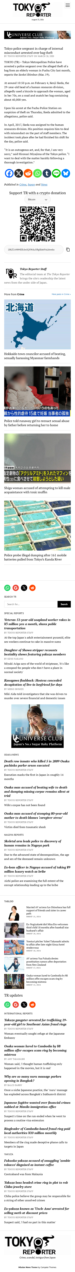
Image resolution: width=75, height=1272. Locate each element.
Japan (31, 184)
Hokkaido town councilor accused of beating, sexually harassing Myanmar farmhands (35, 356)
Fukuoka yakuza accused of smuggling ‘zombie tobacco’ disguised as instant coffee (37, 1162)
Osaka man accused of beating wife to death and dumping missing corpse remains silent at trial (36, 791)
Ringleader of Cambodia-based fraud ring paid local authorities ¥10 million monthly (37, 1131)
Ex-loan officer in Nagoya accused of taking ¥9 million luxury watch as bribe (37, 869)
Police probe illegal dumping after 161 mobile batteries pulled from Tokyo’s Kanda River (35, 557)
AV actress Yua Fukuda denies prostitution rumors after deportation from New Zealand (46, 961)
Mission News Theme (28, 1267)
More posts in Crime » (61, 294)
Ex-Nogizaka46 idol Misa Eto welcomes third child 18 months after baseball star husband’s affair (47, 927)
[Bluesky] (65, 173)
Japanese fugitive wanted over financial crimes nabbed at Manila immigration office (37, 1104)
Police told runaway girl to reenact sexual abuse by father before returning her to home (36, 423)
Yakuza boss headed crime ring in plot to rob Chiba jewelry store (36, 1184)
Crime (22, 184)
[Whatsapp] (37, 173)
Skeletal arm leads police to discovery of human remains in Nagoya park (32, 843)
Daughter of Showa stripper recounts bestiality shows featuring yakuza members (35, 652)
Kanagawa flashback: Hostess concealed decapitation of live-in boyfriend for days (33, 682)
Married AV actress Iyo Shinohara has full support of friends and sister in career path (48, 910)
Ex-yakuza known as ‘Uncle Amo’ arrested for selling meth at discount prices (36, 1211)
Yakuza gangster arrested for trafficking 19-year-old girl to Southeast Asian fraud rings (35, 1022)
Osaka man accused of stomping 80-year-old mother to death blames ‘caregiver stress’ (36, 815)
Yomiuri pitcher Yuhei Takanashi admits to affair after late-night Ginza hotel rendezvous (47, 944)
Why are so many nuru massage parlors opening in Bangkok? (32, 1078)
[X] (18, 173)
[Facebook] (9, 173)
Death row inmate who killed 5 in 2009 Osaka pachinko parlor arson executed (36, 763)
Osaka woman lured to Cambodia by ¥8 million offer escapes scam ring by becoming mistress (47, 978)
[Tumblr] (47, 173)
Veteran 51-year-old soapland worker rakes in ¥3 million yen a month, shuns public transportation (37, 624)
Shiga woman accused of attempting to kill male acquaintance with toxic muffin (37, 490)
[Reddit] (28, 173)
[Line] (56, 173)
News (44, 184)
